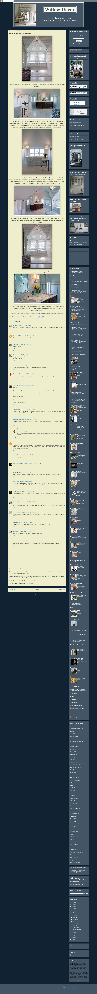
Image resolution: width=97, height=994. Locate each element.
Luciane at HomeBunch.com (19, 385)
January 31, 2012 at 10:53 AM (30, 501)
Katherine (19, 431)
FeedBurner (82, 43)
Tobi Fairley (74, 333)
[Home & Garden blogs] (70, 987)
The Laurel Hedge (74, 844)
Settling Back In (74, 561)
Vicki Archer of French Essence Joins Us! (81, 661)
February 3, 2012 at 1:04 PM (32, 512)
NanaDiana (15, 325)
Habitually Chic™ (75, 366)
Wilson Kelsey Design (75, 862)
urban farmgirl (75, 574)
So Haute (72, 836)
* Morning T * (75, 717)
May (74, 915)
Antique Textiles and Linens (76, 884)
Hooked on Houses (76, 351)
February (75, 921)
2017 (73, 902)
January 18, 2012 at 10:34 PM (28, 431)
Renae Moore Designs (75, 823)
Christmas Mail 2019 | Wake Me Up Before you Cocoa (82, 409)
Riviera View (73, 829)
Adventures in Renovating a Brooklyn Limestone (78, 406)
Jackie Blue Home (74, 782)
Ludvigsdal (72, 795)
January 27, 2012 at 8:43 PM (26, 481)
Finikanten (72, 759)
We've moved (80, 481)
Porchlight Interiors (74, 813)
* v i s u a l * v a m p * (77, 644)
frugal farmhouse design (77, 708)
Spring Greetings (81, 444)
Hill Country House (74, 777)
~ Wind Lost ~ (74, 517)
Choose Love (80, 463)
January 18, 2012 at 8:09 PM (32, 419)
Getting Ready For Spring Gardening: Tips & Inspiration (81, 455)
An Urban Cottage (76, 542)
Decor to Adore (75, 424)
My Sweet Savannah (76, 381)
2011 (73, 932)
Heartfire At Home (17, 373)
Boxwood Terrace (75, 527)
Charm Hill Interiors (74, 746)
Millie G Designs (74, 803)
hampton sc (15, 344)
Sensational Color (74, 831)
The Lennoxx (74, 711)
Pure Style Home (75, 610)
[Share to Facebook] (42, 317)
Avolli (72, 696)
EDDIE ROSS (74, 693)
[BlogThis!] (39, 317)
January (75, 923)
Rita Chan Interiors (81, 472)
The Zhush (74, 284)
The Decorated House (76, 372)
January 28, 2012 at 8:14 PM (28, 491)
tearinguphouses (16, 454)
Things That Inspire (76, 508)
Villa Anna (74, 677)
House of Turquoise (76, 471)
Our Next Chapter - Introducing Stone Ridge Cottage (81, 437)
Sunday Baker (73, 842)
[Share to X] (40, 317)
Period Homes (75, 667)
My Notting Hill (75, 415)
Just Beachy (73, 787)
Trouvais (72, 854)
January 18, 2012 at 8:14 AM (28, 373)
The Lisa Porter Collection (76, 847)
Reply (14, 331)
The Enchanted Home (76, 583)
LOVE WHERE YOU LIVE (78, 714)
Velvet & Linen (75, 398)
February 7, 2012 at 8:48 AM (25, 531)
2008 (73, 939)
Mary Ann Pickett (17, 335)
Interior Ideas (16, 481)
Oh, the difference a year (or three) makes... (81, 597)
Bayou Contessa (74, 739)
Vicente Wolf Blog (75, 306)
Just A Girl (72, 785)
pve (72, 607)
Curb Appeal (73, 749)
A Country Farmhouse (77, 443)
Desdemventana (73, 754)
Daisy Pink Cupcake (76, 564)
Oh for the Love (73, 805)
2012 (73, 911)
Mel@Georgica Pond (17, 409)
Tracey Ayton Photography (19, 512)
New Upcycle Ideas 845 (76, 277)
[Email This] (37, 317)
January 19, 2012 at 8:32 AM (27, 454)
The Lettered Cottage (76, 322)
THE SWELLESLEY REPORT (77, 139)
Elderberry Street (74, 757)
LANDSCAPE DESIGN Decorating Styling (77, 391)
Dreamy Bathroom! (77, 929)
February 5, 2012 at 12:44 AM (25, 522)
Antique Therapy (74, 736)
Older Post (62, 589)
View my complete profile (76, 244)
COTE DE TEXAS (76, 346)
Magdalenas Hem (74, 798)
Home (37, 589)
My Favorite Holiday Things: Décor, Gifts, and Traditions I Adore (77, 336)
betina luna (15, 522)
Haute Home (73, 772)
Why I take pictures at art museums (79, 281)
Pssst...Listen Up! (81, 650)
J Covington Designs (75, 780)
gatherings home (16, 443)
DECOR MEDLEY (74, 136)
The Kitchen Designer (76, 705)
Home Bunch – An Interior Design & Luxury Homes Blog (78, 690)
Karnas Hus (74, 702)
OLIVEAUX (74, 551)
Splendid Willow (75, 629)
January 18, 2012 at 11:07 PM (27, 443)
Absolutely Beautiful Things (76, 728)
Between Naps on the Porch (76, 741)
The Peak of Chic (74, 849)
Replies (16, 428)
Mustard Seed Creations (77, 280)
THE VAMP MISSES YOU (77, 646)
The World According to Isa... (78, 560)
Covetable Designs (76, 639)
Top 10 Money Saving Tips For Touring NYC (80, 428)
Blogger (51, 991)
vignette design (75, 313)
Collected (79, 552)
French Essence (73, 762)
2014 (73, 906)
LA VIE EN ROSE (17, 491)
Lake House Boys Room (76, 604)
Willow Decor (78, 109)
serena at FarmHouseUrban (19, 419)
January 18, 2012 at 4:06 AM (25, 344)
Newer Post (12, 589)
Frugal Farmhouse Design (76, 764)
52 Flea (71, 726)
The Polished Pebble (76, 452)
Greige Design (73, 769)
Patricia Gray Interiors (75, 808)
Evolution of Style (75, 327)
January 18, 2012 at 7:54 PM (29, 409)
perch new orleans (75, 536)
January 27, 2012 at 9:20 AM (25, 472)
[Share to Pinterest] (43, 317)
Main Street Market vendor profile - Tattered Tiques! (81, 577)
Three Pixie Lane (75, 603)
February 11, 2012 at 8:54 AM (27, 540)
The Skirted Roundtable (77, 658)
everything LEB (75, 619)
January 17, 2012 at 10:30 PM (28, 335)
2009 (73, 937)
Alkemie (72, 731)
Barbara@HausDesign (18, 365)
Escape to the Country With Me (78, 324)
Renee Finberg (73, 826)
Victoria (15, 354)
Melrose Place (73, 800)
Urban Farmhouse (74, 857)
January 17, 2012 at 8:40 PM (24, 325)
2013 (73, 908)
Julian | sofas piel (17, 540)
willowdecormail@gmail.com (77, 980)
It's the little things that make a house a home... (78, 593)
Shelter (71, 834)
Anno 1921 (72, 733)
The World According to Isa (76, 852)
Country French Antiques (77, 649)
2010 (73, 935)
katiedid (73, 489)
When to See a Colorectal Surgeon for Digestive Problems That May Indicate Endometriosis (78, 309)
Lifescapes (72, 790)
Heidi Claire (73, 775)
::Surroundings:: (75, 480)
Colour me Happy (75, 290)
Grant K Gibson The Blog (76, 767)
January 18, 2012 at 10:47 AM (32, 385)
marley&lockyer (75, 340)
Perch (71, 811)
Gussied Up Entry (81, 621)
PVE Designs (73, 816)
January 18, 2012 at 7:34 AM (23, 354)
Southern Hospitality (76, 271)
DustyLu (73, 699)
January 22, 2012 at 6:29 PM (35, 463)
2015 (73, 904)
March (74, 919)
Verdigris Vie (74, 357)
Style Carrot (72, 839)
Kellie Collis (15, 531)
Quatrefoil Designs (74, 818)
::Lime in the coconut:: (77, 462)
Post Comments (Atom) (40, 594)
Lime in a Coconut (74, 793)
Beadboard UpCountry (18, 501)
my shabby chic (75, 686)
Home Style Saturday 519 (77, 272)
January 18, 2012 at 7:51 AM (29, 365)
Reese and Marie (74, 821)
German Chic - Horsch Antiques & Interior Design (81, 502)
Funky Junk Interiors (76, 275)
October (75, 912)
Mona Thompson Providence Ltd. (20, 463)
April (74, 917)
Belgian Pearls (75, 499)
